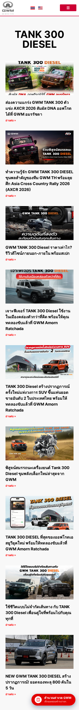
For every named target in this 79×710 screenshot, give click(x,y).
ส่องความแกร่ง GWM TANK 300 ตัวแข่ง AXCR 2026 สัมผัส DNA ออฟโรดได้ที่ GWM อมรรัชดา (38, 108)
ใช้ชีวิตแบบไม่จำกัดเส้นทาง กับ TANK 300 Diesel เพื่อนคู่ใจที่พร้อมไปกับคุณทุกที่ (38, 612)
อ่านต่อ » (10, 120)
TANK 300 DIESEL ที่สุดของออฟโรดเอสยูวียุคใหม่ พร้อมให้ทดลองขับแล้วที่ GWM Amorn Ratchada (39, 543)
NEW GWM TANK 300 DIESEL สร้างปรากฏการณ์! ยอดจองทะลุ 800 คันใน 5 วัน (38, 682)
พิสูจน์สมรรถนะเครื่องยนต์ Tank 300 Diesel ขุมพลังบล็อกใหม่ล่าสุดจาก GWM (37, 473)
